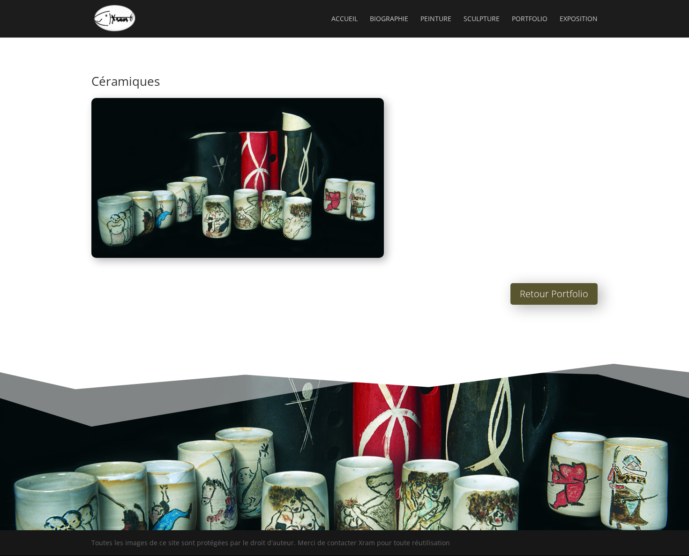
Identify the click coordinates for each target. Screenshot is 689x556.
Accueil (344, 19)
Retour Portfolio (554, 293)
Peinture (435, 19)
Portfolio (529, 19)
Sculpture (482, 19)
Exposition (579, 19)
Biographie (389, 19)
